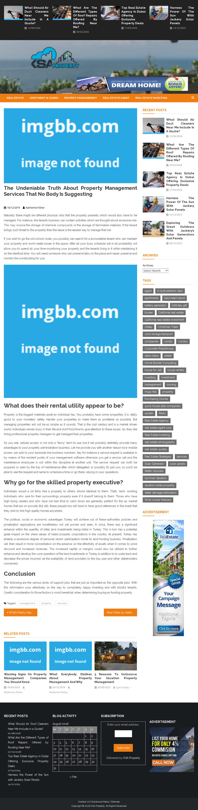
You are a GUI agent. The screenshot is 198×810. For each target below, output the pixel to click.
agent (148, 290)
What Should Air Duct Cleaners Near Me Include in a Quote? (37, 15)
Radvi (162, 413)
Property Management (80, 97)
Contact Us (84, 801)
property (46, 603)
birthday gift (179, 305)
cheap (148, 326)
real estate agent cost (158, 427)
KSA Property (131, 757)
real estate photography (160, 442)
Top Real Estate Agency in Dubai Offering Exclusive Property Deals (133, 15)
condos (183, 341)
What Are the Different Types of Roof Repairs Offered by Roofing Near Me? (85, 17)
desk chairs (152, 355)
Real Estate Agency (157, 420)
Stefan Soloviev (154, 470)
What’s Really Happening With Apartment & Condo (23, 612)
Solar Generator (154, 463)
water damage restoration (161, 492)
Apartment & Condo (44, 97)
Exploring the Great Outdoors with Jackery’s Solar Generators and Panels (180, 230)
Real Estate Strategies (158, 456)
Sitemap (115, 801)
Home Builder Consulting (160, 362)
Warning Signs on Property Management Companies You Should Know (25, 678)
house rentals (175, 370)
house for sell (153, 370)
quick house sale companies (162, 406)
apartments (152, 298)
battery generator (155, 305)
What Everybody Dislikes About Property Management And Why (70, 678)
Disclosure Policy (100, 801)
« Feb (73, 776)
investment (168, 377)
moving (171, 384)
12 (67, 749)
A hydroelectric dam (170, 290)
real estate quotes (156, 449)
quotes (149, 413)
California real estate (171, 312)
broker (149, 312)
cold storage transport (159, 334)
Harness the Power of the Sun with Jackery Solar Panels (182, 15)
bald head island (174, 298)
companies (152, 341)
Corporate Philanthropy (159, 348)
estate (168, 355)
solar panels (177, 463)
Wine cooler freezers (158, 499)
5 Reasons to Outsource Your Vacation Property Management (116, 678)
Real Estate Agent (116, 97)
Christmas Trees (168, 326)
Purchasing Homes (156, 398)
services (62, 603)
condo (168, 341)
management (27, 603)
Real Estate (15, 97)
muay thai (151, 391)
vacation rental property (159, 485)
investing (150, 377)
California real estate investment (164, 319)
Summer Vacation (156, 478)
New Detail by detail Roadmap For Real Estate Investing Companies (122, 612)
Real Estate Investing (151, 97)
